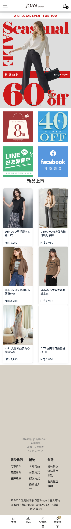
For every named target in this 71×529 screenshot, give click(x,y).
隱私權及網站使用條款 (53, 470)
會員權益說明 (53, 484)
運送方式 (34, 478)
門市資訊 (16, 466)
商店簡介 (16, 472)
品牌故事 (16, 478)
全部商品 (34, 466)
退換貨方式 (34, 487)
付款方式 (34, 472)
